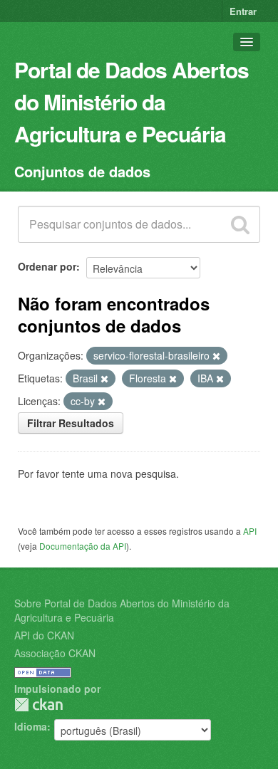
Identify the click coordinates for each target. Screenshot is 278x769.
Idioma (30, 726)
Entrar (243, 11)
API (250, 531)
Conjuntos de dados (82, 171)
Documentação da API (82, 546)
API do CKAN (44, 635)
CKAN (38, 704)
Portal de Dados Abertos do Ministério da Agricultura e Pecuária (131, 101)
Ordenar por (47, 266)
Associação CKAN (55, 653)
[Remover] (216, 356)
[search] (240, 224)
